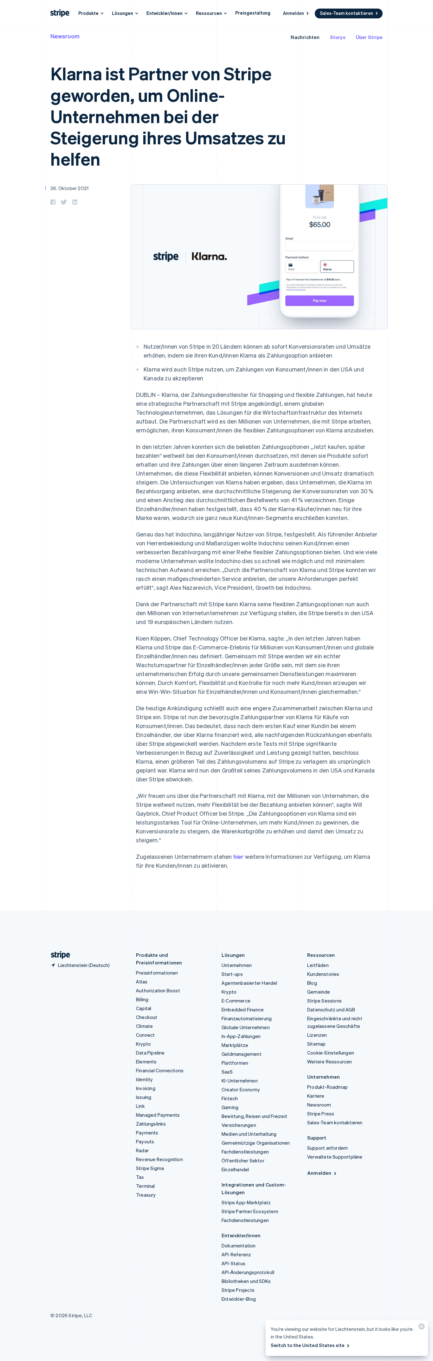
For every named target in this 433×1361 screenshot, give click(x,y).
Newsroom (65, 36)
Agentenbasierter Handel (249, 983)
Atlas (141, 981)
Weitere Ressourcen (329, 1061)
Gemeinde (318, 992)
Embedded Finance (243, 1009)
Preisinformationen (157, 973)
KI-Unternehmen (240, 1080)
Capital (143, 1008)
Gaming (230, 1107)
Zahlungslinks (151, 1124)
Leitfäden (318, 965)
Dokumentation (239, 1245)
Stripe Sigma (150, 1168)
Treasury (146, 1195)
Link (140, 1106)
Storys (338, 37)
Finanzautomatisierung (247, 1018)
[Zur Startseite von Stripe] (58, 955)
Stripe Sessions (324, 1000)
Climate (144, 1026)
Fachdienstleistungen (245, 1151)
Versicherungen (239, 1125)
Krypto (143, 1044)
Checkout (147, 1017)
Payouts (145, 1141)
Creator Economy (241, 1089)
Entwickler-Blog (239, 1299)
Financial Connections (160, 1070)
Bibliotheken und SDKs (246, 1281)
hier (238, 856)
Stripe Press (320, 1113)
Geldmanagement (242, 1054)
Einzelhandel (235, 1169)
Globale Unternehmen (246, 1027)
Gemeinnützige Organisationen (256, 1143)
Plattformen (235, 1063)
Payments (147, 1132)
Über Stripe (369, 37)
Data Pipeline (150, 1052)
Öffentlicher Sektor (243, 1160)
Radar (142, 1150)
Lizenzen (317, 1035)
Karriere (316, 1096)
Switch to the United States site (308, 1345)
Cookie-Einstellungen (330, 1052)
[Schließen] (420, 1328)
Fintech (230, 1098)
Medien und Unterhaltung (249, 1134)
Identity (144, 1079)
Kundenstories (323, 974)
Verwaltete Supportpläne (335, 1157)
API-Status (233, 1263)
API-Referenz (236, 1254)
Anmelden (293, 13)
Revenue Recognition (159, 1159)
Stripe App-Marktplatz (246, 1202)
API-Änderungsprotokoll (248, 1272)
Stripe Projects (238, 1290)
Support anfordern (327, 1148)
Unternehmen (237, 965)
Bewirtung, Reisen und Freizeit (254, 1116)
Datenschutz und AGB (331, 1009)
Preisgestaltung (252, 13)
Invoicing (145, 1088)
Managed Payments (158, 1115)
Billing (142, 999)
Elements (146, 1061)
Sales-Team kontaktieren (346, 13)
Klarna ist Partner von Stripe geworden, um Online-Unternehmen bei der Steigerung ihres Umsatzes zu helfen (168, 116)
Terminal (145, 1186)
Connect (145, 1035)
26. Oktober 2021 (69, 188)
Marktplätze (235, 1045)
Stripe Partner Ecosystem (250, 1211)
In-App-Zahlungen (241, 1036)
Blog (312, 983)
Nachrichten (305, 37)
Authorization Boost (158, 990)
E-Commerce (236, 1000)
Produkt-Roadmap (327, 1087)
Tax (140, 1177)
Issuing (143, 1097)
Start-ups (232, 974)
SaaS (227, 1071)
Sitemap (316, 1044)
